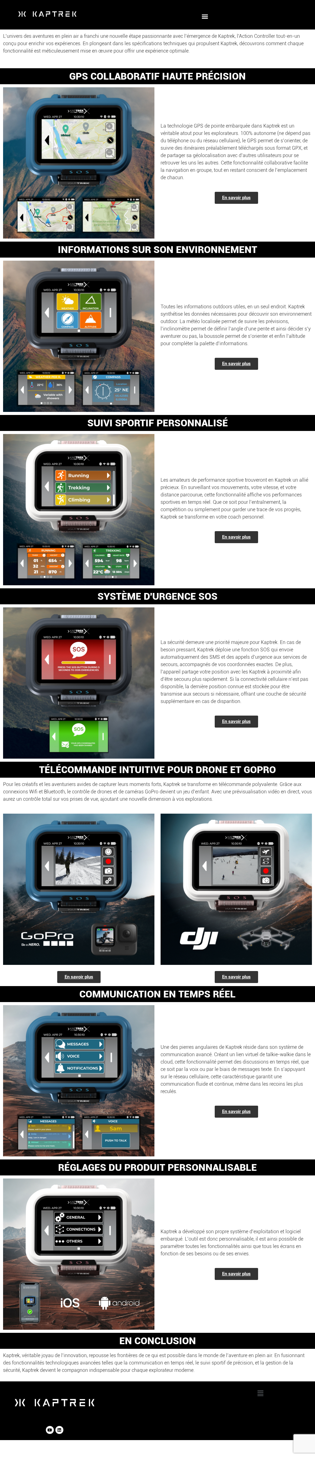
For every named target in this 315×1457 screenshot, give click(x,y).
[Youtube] (50, 1430)
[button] (205, 16)
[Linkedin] (59, 1430)
